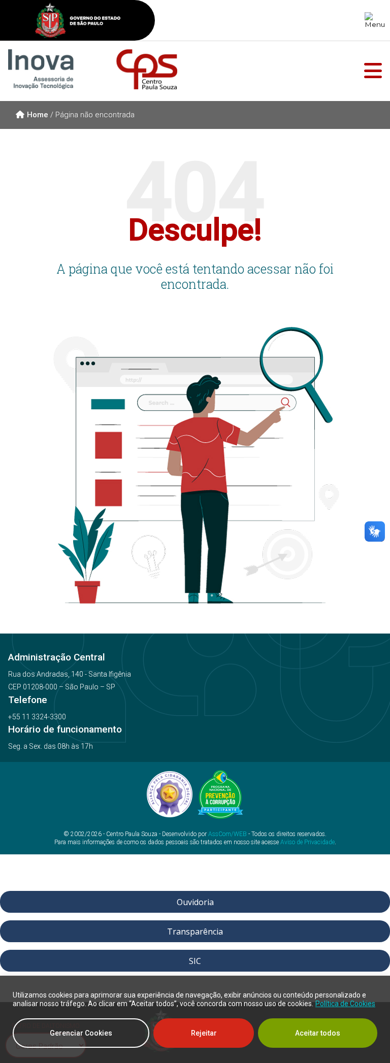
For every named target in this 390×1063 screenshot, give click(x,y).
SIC (195, 961)
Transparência (195, 931)
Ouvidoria (195, 902)
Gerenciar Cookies (81, 1033)
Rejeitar (204, 1033)
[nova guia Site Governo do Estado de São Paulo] (77, 21)
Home (37, 114)
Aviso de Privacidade (307, 842)
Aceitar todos (317, 1033)
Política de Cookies (345, 1004)
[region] (195, 1019)
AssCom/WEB (227, 834)
